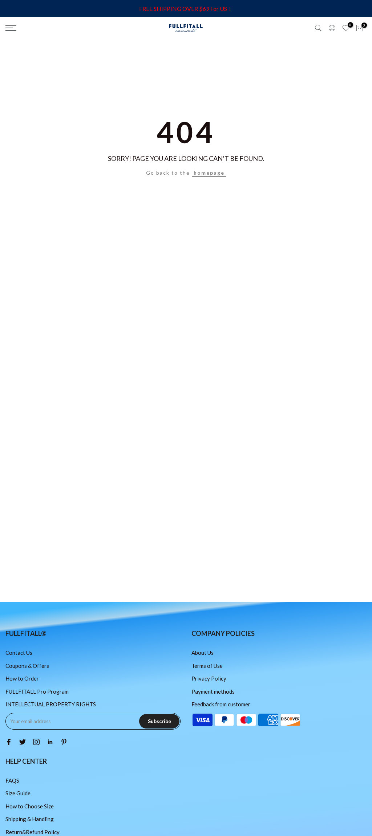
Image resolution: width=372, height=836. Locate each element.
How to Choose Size (29, 806)
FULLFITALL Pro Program (37, 691)
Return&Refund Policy (32, 832)
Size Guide (18, 793)
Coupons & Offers (27, 665)
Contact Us (18, 652)
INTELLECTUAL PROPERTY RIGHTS (50, 704)
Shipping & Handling (29, 819)
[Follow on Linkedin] (50, 742)
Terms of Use (207, 665)
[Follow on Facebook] (8, 742)
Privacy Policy (208, 678)
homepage (209, 173)
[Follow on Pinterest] (64, 742)
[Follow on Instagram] (36, 742)
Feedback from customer (220, 704)
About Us (202, 652)
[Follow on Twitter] (22, 742)
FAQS (12, 780)
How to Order (22, 678)
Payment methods (213, 691)
